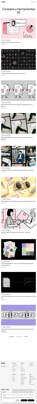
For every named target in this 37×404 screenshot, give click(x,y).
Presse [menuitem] (22, 367)
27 (24, 336)
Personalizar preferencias (17, 400)
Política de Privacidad (28, 394)
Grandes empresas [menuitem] (23, 378)
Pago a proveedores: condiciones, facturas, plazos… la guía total (15, 232)
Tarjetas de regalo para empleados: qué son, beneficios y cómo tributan (17, 170)
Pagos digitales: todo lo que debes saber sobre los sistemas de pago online (18, 201)
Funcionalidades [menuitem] (14, 364)
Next (26, 336)
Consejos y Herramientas (6, 40)
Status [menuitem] (13, 371)
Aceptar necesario (31, 400)
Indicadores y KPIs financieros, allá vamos (10, 42)
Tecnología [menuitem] (22, 379)
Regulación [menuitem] (31, 381)
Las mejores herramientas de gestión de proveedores (13, 73)
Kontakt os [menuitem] (22, 368)
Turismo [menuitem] (22, 384)
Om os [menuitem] (22, 364)
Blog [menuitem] (13, 375)
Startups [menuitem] (22, 375)
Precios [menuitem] (13, 368)
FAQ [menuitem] (13, 367)
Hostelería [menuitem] (22, 381)
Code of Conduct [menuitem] (32, 384)
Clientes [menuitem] (13, 381)
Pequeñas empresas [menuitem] (24, 377)
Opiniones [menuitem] (13, 379)
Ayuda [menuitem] (13, 377)
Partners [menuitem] (13, 378)
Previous (11, 336)
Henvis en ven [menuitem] (23, 371)
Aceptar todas (24, 400)
